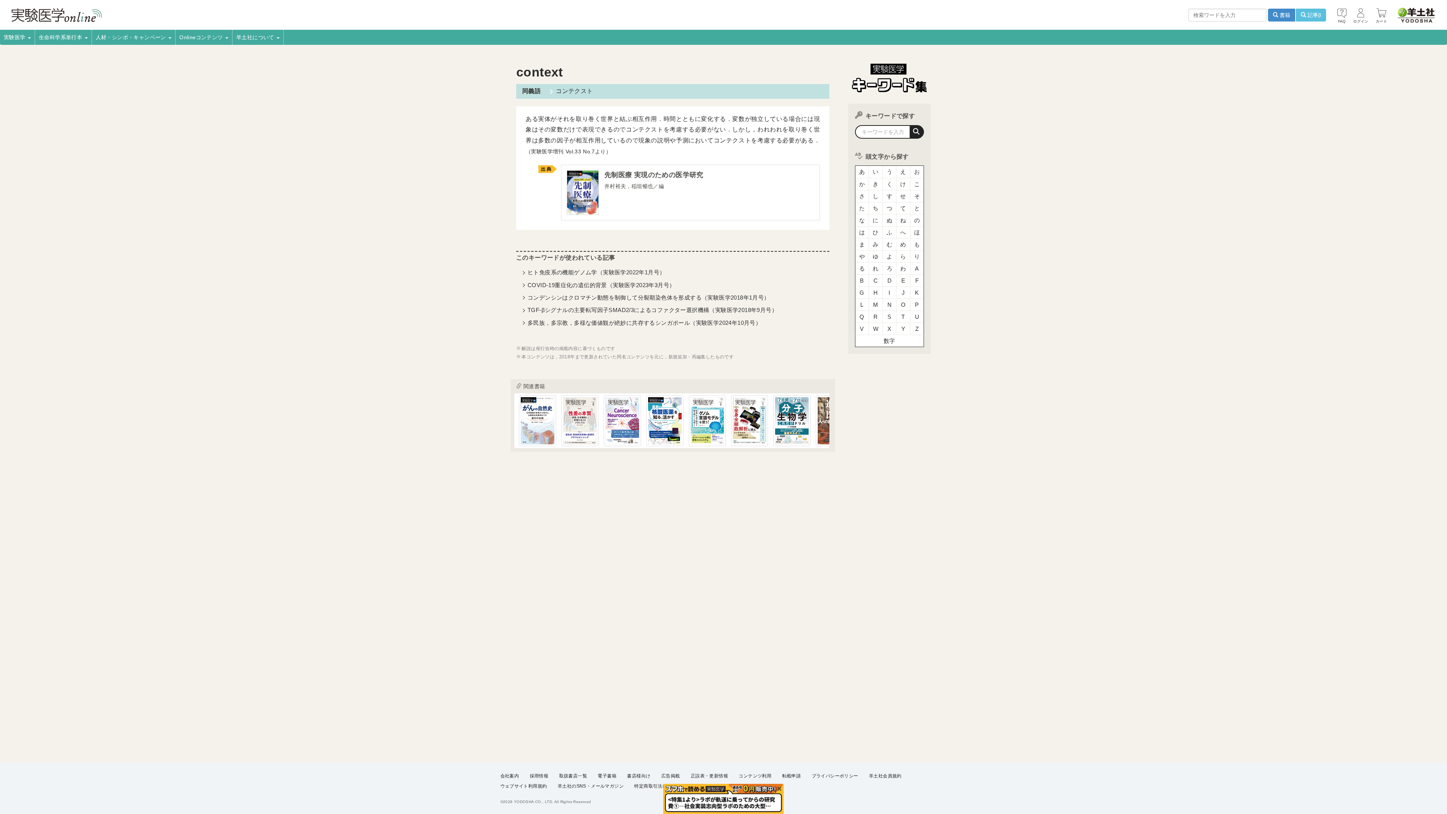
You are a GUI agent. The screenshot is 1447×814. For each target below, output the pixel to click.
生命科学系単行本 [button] (61, 37)
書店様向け (638, 776)
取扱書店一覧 (573, 776)
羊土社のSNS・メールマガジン (591, 786)
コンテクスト (574, 91)
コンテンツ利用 (755, 776)
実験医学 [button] (15, 37)
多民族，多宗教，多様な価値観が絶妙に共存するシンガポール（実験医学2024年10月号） (644, 323)
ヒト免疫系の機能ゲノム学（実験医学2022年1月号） (596, 272)
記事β (1313, 15)
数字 (889, 341)
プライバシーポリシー (835, 776)
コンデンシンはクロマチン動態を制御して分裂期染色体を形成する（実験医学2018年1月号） (649, 297)
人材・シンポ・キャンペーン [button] (132, 37)
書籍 (1284, 15)
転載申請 (791, 776)
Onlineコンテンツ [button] (202, 37)
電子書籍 (607, 776)
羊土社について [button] (256, 37)
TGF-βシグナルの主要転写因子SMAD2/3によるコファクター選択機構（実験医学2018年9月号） (652, 310)
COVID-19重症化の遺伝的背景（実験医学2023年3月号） (601, 285)
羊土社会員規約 (885, 776)
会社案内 (509, 776)
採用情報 (539, 776)
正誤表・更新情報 (709, 776)
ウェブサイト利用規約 (523, 786)
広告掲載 (670, 776)
